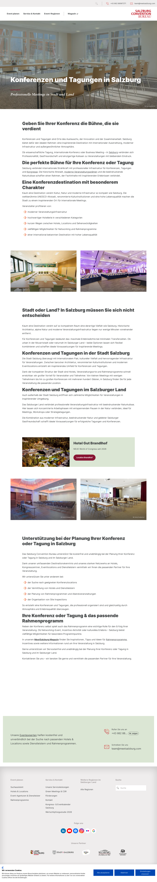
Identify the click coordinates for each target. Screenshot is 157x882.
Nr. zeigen (133, 733)
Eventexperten (28, 735)
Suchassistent (17, 787)
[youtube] (69, 830)
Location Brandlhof (84, 457)
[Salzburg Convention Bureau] (141, 14)
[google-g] (93, 830)
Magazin (72, 13)
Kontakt (49, 800)
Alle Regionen (86, 789)
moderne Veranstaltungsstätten (80, 172)
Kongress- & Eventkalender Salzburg (58, 806)
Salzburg (113, 152)
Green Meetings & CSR (56, 791)
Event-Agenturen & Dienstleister (25, 795)
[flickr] (87, 830)
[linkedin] (63, 830)
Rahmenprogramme (116, 639)
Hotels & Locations (19, 791)
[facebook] (75, 830)
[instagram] (81, 830)
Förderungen (51, 795)
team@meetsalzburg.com (126, 748)
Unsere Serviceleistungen (57, 787)
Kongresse (32, 172)
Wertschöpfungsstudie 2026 (59, 812)
